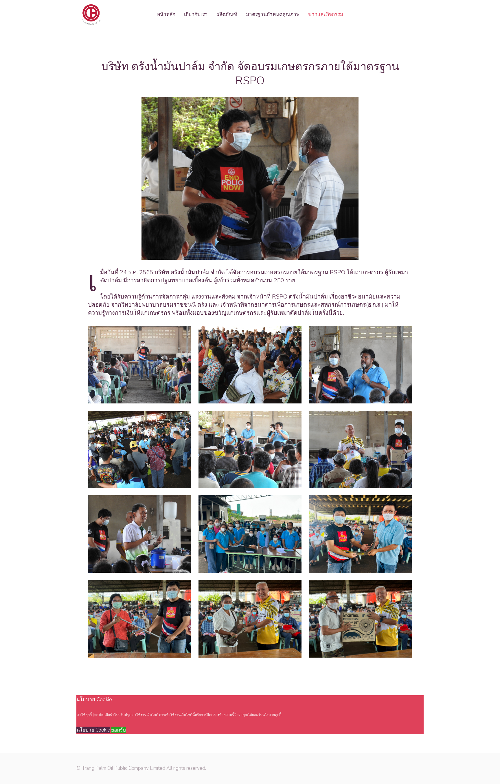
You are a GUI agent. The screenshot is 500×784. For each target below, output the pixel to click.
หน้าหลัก (166, 14)
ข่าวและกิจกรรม (325, 14)
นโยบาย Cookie (93, 730)
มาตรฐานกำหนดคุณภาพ (272, 14)
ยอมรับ (118, 730)
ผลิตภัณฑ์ (226, 14)
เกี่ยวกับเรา (196, 14)
